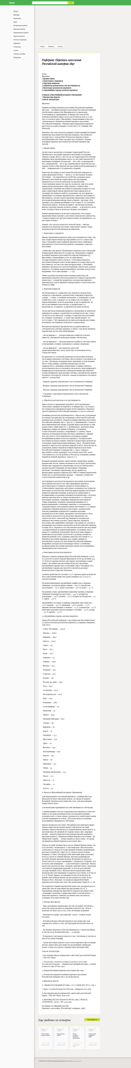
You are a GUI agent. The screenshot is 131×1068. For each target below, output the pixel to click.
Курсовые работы (19, 29)
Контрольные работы (20, 25)
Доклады (16, 15)
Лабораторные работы (21, 32)
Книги (15, 22)
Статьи (15, 50)
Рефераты (16, 43)
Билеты (15, 11)
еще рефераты (92, 1019)
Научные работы (19, 36)
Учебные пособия (19, 54)
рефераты (51, 46)
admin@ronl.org (77, 1061)
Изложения (17, 18)
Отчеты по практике (19, 40)
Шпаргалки (17, 57)
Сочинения (17, 47)
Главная (42, 46)
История (60, 46)
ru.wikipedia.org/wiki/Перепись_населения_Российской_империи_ (61, 1007)
